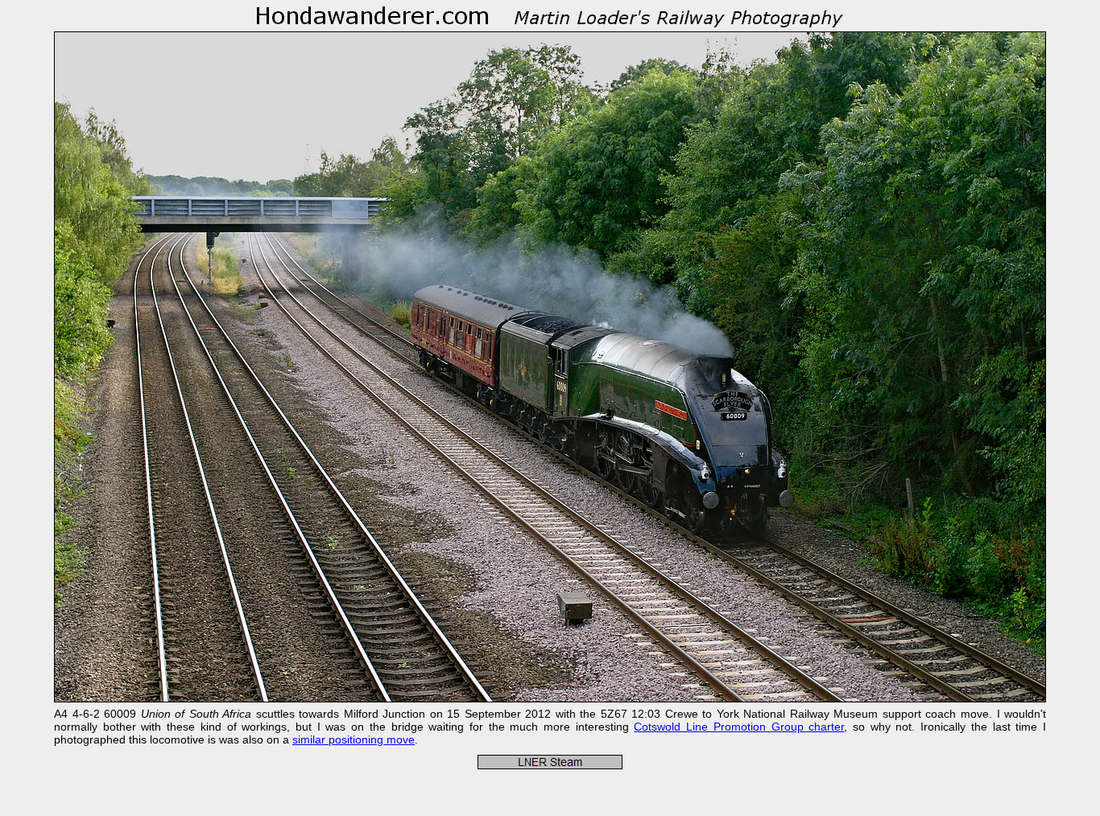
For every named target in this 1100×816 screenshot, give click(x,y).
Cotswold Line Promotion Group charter (739, 726)
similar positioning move (353, 739)
